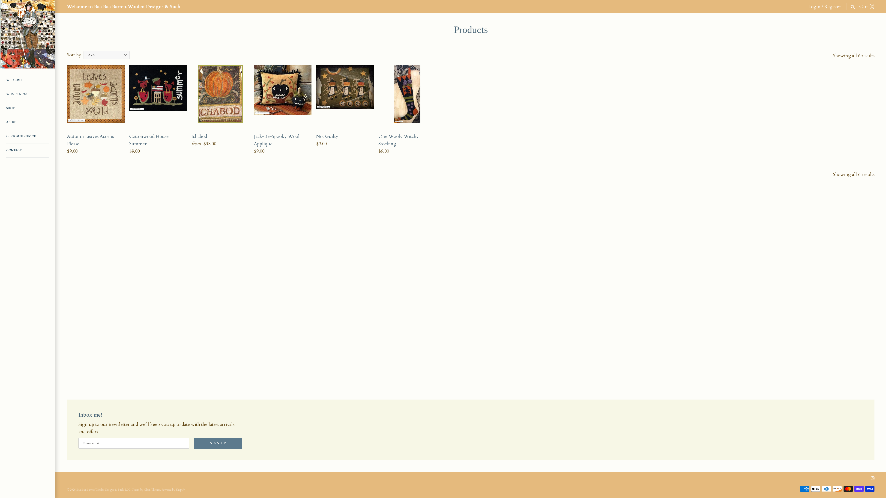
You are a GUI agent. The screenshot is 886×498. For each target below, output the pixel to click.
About (11, 122)
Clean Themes (152, 490)
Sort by (74, 55)
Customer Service (21, 136)
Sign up (218, 443)
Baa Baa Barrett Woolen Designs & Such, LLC (103, 490)
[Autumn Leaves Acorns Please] (96, 94)
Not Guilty (327, 136)
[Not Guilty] (345, 94)
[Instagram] (872, 480)
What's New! (16, 94)
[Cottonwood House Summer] (158, 94)
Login (814, 6)
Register (832, 6)
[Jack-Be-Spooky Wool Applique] (282, 94)
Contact (14, 150)
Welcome (14, 80)
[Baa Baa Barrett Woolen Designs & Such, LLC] (27, 34)
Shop (10, 108)
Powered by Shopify (173, 490)
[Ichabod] (220, 94)
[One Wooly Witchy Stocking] (407, 94)
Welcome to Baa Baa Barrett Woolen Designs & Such (123, 6)
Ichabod (199, 136)
